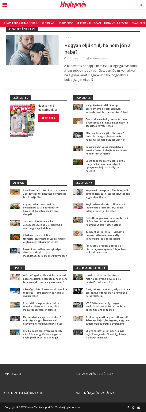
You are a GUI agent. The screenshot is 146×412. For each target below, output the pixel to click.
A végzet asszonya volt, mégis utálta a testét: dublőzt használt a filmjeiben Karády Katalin (108, 293)
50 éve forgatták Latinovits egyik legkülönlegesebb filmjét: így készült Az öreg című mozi (107, 335)
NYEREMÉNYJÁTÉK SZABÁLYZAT (96, 393)
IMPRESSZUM (12, 374)
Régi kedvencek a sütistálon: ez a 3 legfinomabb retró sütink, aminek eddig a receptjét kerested (105, 208)
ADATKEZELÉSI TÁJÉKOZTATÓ (23, 393)
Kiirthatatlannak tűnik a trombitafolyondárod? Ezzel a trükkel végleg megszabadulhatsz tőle (44, 239)
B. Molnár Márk (99, 58)
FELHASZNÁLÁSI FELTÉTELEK (94, 374)
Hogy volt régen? (116, 23)
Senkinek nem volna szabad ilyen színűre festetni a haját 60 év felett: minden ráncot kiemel (106, 151)
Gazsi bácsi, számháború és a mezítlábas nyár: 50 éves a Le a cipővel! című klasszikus (103, 279)
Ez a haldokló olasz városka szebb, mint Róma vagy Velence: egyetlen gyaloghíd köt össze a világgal (42, 335)
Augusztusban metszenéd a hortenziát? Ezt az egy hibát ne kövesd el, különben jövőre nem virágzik (41, 209)
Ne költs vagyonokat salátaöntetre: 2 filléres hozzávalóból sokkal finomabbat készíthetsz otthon (107, 222)
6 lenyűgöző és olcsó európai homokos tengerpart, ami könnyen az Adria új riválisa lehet (45, 293)
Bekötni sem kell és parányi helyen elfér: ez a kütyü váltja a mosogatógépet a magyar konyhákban (45, 253)
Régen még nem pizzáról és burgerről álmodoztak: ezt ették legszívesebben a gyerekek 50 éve (108, 194)
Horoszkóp (65, 23)
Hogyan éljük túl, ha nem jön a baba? (97, 49)
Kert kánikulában (89, 23)
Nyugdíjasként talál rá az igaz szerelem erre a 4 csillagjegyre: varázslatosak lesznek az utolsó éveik (107, 109)
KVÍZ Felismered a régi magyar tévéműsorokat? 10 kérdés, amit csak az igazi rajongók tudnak (107, 307)
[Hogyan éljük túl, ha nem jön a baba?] (32, 50)
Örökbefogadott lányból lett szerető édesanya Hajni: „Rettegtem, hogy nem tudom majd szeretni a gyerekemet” (45, 279)
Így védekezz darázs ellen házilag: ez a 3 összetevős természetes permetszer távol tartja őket (45, 194)
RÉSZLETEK (48, 118)
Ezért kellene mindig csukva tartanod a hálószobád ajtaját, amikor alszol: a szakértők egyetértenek (107, 123)
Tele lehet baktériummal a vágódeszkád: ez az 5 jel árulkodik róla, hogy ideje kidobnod (42, 225)
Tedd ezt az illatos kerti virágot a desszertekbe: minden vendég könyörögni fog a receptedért (105, 236)
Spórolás (47, 23)
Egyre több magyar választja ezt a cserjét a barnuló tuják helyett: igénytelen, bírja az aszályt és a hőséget (105, 166)
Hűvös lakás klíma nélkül (20, 23)
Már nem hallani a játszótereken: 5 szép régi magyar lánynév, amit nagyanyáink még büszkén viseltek (105, 137)
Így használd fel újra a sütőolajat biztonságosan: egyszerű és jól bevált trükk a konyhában (107, 249)
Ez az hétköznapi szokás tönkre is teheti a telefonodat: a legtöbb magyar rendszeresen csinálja (42, 307)
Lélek (69, 37)
